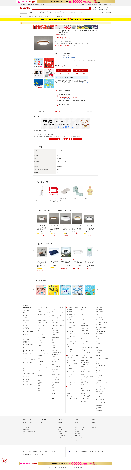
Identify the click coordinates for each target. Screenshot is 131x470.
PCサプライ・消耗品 (41, 348)
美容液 (68, 377)
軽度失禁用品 (69, 368)
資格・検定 (54, 387)
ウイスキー (83, 309)
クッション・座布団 (99, 375)
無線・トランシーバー (42, 330)
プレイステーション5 (71, 333)
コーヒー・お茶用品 (70, 324)
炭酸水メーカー (26, 376)
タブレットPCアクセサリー (57, 315)
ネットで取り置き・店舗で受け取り (29, 431)
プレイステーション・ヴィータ (72, 341)
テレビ (76, 12)
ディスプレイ (40, 344)
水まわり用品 (69, 327)
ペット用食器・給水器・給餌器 (87, 376)
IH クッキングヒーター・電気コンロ (29, 374)
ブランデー (83, 319)
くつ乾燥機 (25, 318)
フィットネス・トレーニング (101, 322)
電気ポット (25, 367)
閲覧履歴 (59, 425)
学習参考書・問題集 (56, 374)
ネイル (68, 379)
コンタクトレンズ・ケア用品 (72, 363)
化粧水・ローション (70, 374)
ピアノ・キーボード (56, 332)
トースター (25, 358)
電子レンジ (82, 12)
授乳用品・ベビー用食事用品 (86, 357)
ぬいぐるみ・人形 (84, 325)
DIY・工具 (83, 388)
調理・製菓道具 (70, 311)
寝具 (97, 367)
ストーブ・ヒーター (26, 334)
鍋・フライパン (70, 309)
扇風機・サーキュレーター (28, 344)
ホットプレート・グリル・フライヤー (29, 363)
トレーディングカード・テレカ (87, 339)
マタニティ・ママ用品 (85, 352)
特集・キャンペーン (44, 422)
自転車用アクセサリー (100, 312)
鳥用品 (82, 374)
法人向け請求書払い (61, 435)
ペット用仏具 (83, 381)
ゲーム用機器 (40, 355)
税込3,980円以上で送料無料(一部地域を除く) (36, 4)
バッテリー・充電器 (56, 318)
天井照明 (46, 16)
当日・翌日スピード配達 (27, 422)
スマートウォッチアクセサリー (58, 323)
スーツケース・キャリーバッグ (101, 359)
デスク (97, 378)
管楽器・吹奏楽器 (55, 337)
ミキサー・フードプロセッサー (28, 371)
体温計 (39, 390)
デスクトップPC (41, 339)
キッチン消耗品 (70, 316)
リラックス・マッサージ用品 (72, 398)
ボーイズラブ (54, 377)
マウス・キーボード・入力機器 (43, 353)
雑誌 (53, 371)
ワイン (82, 311)
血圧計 (39, 388)
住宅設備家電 (25, 327)
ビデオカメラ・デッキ (42, 320)
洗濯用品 (97, 338)
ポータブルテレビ (41, 325)
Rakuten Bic (25, 8)
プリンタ (39, 345)
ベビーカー (83, 358)
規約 (87, 82)
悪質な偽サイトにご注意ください (40, 454)
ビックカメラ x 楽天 (23, 4)
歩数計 (39, 385)
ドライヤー (45, 12)
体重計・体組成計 (41, 387)
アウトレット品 (99, 403)
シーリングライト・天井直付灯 (55, 16)
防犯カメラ (83, 391)
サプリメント (69, 388)
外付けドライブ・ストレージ (43, 352)
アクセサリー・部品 (41, 328)
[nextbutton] (97, 190)
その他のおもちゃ (84, 344)
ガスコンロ (25, 365)
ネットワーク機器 (41, 350)
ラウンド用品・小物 (99, 319)
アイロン (24, 322)
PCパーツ (39, 357)
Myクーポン (60, 429)
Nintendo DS (69, 349)
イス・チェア (98, 380)
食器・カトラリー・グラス (72, 312)
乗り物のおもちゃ (84, 328)
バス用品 (97, 341)
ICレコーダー (40, 323)
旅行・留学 (54, 361)
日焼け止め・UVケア (71, 382)
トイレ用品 (98, 343)
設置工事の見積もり (26, 429)
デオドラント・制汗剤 (71, 381)
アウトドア (98, 325)
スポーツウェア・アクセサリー (101, 327)
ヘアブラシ (40, 364)
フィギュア (83, 331)
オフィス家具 (98, 398)
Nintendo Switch (70, 331)
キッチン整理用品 (70, 317)
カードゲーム (83, 336)
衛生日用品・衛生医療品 (71, 360)
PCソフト (39, 358)
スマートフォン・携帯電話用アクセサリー (58, 313)
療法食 (82, 384)
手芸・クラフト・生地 (100, 339)
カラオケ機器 (54, 350)
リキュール (83, 316)
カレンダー (54, 367)
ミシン (24, 323)
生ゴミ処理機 (25, 382)
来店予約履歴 (60, 433)
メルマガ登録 (77, 433)
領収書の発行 (77, 431)
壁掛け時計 (98, 352)
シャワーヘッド (40, 377)
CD (52, 396)
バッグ (97, 361)
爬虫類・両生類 (84, 377)
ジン (82, 312)
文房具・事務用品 (99, 333)
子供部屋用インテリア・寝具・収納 (102, 383)
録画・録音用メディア (42, 314)
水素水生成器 (25, 381)
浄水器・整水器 (26, 379)
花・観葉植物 (83, 401)
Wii (67, 348)
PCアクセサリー (41, 342)
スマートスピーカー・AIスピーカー (44, 333)
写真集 (53, 389)
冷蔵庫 (67, 12)
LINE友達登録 (77, 435)
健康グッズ (69, 395)
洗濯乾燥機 (25, 314)
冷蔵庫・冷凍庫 (26, 310)
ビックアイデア (38, 12)
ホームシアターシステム (42, 322)
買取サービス (25, 433)
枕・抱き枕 (98, 370)
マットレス (98, 369)
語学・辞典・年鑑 (55, 379)
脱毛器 (39, 370)
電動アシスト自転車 (99, 311)
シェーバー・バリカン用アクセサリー (44, 368)
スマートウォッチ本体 (56, 322)
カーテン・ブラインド (100, 386)
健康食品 (68, 393)
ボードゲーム (83, 338)
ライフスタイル (55, 369)
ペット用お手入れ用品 (85, 369)
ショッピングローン (26, 425)
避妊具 (68, 362)
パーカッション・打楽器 (56, 344)
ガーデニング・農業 (85, 396)
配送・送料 (77, 422)
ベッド (97, 372)
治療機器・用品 (70, 358)
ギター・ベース (55, 340)
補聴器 (39, 380)
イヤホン (51, 12)
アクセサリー (54, 342)
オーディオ (40, 311)
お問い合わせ (77, 440)
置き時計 (97, 354)
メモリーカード (40, 327)
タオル (97, 344)
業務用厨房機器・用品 (71, 322)
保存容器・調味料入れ (71, 314)
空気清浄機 (57, 12)
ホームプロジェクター (42, 318)
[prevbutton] (33, 190)
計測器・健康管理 (70, 391)
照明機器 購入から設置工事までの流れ (47, 134)
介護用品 (68, 365)
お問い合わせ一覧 (64, 467)
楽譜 (53, 364)
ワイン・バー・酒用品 (71, 325)
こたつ (24, 337)
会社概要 (105, 4)
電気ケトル (25, 368)
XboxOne (68, 338)
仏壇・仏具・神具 (99, 410)
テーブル (97, 377)
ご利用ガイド (83, 4)
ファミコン (69, 351)
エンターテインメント (56, 359)
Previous (32, 27)
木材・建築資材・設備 (85, 395)
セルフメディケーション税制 (28, 454)
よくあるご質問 (90, 4)
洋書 (53, 384)
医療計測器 (69, 367)
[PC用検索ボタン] (90, 8)
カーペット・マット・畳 (100, 388)
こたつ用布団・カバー (100, 396)
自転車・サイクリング (100, 309)
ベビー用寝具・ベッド (85, 355)
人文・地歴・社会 (55, 372)
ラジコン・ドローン (85, 333)
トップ (20, 16)
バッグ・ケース (99, 317)
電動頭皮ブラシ (40, 375)
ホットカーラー (40, 372)
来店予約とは (83, 82)
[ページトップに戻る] (129, 303)
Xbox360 (68, 339)
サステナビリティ (71, 467)
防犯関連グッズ (99, 405)
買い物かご (60, 422)
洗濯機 (72, 12)
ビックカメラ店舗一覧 (98, 4)
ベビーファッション (85, 350)
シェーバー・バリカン (42, 366)
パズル (82, 335)
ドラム (53, 339)
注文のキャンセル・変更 (79, 427)
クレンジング (69, 376)
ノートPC (39, 340)
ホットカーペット (26, 336)
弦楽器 (53, 347)
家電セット (31, 12)
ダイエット (69, 390)
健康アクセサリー (70, 396)
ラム (82, 314)
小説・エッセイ (55, 376)
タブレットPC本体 (55, 311)
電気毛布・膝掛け (26, 339)
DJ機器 (53, 345)
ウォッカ (83, 317)
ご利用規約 (94, 427)
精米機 (24, 356)
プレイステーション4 (71, 335)
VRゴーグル (54, 328)
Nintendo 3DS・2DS (71, 336)
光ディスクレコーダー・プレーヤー (44, 317)
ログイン (104, 12)
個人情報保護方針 (95, 425)
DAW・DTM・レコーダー (57, 335)
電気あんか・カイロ (26, 341)
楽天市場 (109, 4)
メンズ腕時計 (98, 349)
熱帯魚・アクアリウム (85, 371)
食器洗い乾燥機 (26, 378)
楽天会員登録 (108, 12)
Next (99, 27)
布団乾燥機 (25, 317)
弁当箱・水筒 (69, 319)
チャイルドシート (84, 360)
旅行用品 (97, 363)
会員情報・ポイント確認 (62, 431)
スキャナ (39, 347)
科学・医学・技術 (55, 380)
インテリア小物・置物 (100, 399)
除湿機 (24, 347)
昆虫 (82, 379)
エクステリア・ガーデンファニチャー (87, 399)
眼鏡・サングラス (99, 329)
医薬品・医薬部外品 (70, 357)
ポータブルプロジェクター (42, 334)
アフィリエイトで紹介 (79, 437)
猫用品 (82, 366)
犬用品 (82, 368)
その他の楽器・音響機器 (56, 352)
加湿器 (24, 346)
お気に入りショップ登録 (79, 429)
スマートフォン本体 (56, 309)
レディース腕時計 (99, 350)
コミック (53, 356)
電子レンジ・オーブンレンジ (28, 353)
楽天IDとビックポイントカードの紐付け (65, 437)
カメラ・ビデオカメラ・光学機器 (44, 312)
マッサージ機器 (40, 378)
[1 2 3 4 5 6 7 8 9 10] (60, 48)
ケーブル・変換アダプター (57, 317)
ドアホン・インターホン (85, 390)
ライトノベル (54, 385)
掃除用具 (97, 336)
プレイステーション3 (71, 343)
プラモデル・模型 (84, 330)
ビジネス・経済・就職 (56, 366)
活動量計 (39, 383)
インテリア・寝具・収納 (28, 16)
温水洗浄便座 (40, 382)
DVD (53, 398)
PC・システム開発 (55, 382)
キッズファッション (85, 349)
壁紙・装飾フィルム (99, 391)
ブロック (83, 343)
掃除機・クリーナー (26, 320)
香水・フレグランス (70, 384)
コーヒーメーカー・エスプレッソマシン (29, 360)
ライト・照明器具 (38, 16)
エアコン (62, 12)
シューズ (97, 316)
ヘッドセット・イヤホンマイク (58, 320)
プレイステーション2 (71, 344)
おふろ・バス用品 (84, 354)
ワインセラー (25, 370)
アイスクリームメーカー (27, 384)
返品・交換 (77, 425)
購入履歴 (59, 427)
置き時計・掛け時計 (99, 389)
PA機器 (53, 334)
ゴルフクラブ (98, 314)
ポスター (53, 390)
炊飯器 (24, 354)
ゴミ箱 (97, 394)
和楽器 (53, 348)
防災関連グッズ (84, 393)
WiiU (68, 346)
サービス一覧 (57, 467)
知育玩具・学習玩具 (85, 326)
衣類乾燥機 (25, 315)
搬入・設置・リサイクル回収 (28, 427)
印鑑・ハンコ (98, 335)
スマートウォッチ (99, 355)
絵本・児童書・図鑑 (56, 358)
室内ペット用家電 (84, 382)
